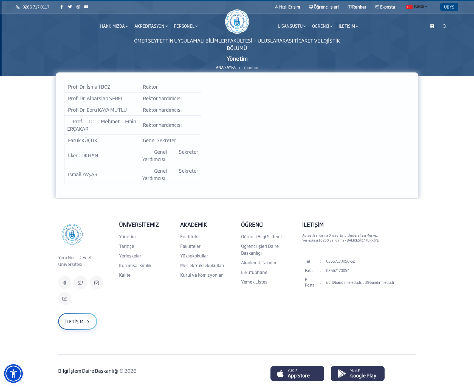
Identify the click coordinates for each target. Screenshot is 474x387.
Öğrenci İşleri (326, 7)
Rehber (359, 7)
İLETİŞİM (313, 224)
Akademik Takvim (258, 262)
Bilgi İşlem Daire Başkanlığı (88, 370)
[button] (13, 374)
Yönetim (127, 236)
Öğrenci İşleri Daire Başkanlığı (260, 249)
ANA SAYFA (226, 67)
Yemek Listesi (255, 281)
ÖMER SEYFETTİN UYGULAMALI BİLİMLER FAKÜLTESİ (193, 40)
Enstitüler (190, 236)
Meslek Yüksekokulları (202, 265)
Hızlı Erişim (289, 7)
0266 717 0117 (35, 7)
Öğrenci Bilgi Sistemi (261, 236)
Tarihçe (126, 246)
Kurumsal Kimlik (135, 265)
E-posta (387, 7)
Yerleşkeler (130, 255)
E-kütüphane (254, 272)
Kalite (125, 274)
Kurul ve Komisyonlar (201, 274)
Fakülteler (190, 246)
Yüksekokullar (194, 255)
